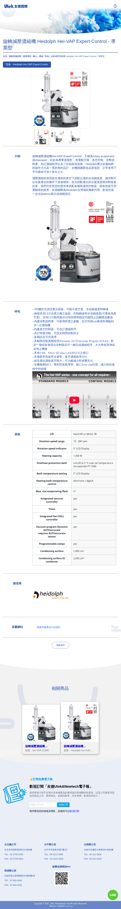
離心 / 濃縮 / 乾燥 (41, 56)
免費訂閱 (63, 804)
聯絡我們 (60, 645)
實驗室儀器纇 (15, 56)
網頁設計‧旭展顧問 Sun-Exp (61, 906)
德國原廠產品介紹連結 (48, 627)
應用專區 (27, 56)
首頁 (5, 56)
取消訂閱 (74, 811)
